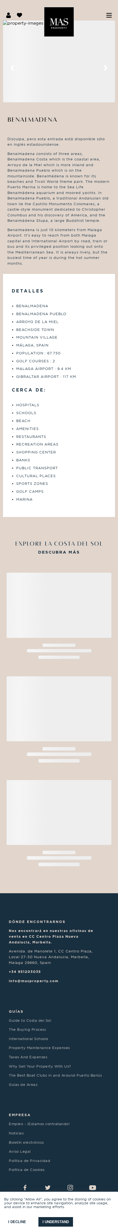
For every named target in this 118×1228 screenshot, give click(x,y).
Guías (16, 1011)
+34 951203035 (25, 971)
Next (105, 68)
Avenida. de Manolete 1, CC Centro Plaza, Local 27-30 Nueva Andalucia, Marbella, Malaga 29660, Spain (51, 956)
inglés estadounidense (36, 144)
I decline (17, 1222)
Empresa (20, 1115)
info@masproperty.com (33, 981)
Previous (12, 68)
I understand (56, 1222)
